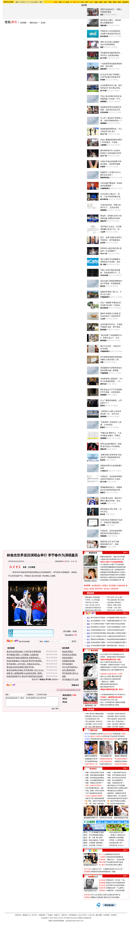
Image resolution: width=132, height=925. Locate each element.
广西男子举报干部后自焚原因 (115, 624)
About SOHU (82, 915)
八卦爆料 (102, 857)
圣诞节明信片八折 (91, 764)
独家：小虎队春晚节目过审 (117, 772)
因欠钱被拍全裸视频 (90, 568)
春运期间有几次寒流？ (98, 627)
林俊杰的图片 (67, 658)
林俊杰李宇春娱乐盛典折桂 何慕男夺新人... (24, 658)
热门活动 (87, 869)
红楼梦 (123, 734)
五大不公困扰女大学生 (98, 636)
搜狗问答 (90, 613)
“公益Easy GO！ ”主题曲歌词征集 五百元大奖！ (107, 869)
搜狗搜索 (12, 641)
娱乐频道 (23, 22)
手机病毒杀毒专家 (96, 739)
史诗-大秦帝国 (105, 662)
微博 (114, 2)
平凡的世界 (113, 736)
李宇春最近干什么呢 (70, 679)
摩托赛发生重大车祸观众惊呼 (118, 788)
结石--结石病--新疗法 (92, 605)
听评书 (87, 734)
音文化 (43, 22)
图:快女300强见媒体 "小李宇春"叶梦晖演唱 (24, 651)
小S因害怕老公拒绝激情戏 (116, 577)
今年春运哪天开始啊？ (98, 645)
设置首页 (18, 915)
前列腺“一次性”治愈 (114, 608)
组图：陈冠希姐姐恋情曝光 (94, 778)
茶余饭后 (93, 769)
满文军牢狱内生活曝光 (118, 801)
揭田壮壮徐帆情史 (91, 756)
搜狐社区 (93, 850)
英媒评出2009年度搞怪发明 (115, 883)
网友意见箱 (109, 905)
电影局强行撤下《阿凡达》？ (117, 645)
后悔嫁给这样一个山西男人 (115, 888)
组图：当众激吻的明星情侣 (94, 780)
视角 (88, 624)
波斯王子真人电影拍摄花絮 (94, 798)
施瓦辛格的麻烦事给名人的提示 (115, 572)
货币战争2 (121, 736)
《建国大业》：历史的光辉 (115, 859)
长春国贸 (103, 567)
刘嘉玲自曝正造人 (106, 764)
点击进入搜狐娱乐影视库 (93, 796)
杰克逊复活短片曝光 (90, 692)
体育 (60, 2)
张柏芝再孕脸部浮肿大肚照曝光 (115, 575)
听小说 (87, 736)
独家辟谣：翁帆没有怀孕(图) (115, 557)
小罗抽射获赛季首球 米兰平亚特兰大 (113, 694)
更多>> (125, 552)
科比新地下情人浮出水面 (108, 700)
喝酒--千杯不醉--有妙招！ (116, 727)
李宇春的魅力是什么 (70, 673)
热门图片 (102, 865)
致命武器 (114, 662)
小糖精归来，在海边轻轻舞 (115, 890)
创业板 (91, 588)
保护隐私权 (73, 915)
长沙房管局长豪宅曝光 (98, 633)
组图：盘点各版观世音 (115, 780)
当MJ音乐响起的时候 (117, 803)
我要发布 (75, 685)
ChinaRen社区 (93, 876)
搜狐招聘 (42, 915)
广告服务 (50, 915)
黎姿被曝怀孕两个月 (91, 818)
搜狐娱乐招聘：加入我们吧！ (118, 796)
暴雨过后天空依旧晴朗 (111, 897)
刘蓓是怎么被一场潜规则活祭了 (115, 570)
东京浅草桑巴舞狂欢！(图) (94, 788)
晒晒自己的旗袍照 (97, 897)
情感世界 (102, 888)
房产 (86, 2)
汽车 (82, 2)
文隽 (102, 559)
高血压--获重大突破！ (115, 605)
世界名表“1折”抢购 (91, 602)
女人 (91, 2)
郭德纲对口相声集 (96, 734)
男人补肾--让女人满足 (115, 597)
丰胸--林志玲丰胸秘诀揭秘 (94, 714)
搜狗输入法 (26, 915)
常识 (88, 630)
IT (78, 2)
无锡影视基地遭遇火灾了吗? (116, 621)
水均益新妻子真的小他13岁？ (117, 618)
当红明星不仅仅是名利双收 (115, 885)
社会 (88, 645)
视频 (96, 2)
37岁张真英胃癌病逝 (90, 678)
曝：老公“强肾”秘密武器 (93, 727)
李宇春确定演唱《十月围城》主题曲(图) (23, 655)
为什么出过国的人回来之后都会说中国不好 (105, 895)
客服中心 (57, 915)
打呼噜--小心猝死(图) (92, 600)
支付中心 (35, 915)
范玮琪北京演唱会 (69, 655)
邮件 (105, 2)
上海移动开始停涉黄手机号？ (117, 636)
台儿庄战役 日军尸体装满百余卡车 (112, 654)
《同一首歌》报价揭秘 (96, 803)
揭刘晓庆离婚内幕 (106, 759)
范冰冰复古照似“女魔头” (114, 865)
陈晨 (102, 575)
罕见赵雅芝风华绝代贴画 (114, 862)
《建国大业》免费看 (107, 682)
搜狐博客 (93, 553)
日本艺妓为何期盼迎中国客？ (117, 642)
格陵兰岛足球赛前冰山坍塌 (109, 705)
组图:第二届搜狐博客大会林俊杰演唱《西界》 (25, 673)
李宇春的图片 (67, 664)
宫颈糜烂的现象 (68, 661)
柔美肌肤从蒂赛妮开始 (93, 608)
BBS (119, 2)
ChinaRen (22, 2)
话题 (88, 636)
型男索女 (102, 890)
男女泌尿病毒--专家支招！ (94, 721)
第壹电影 (102, 859)
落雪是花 (103, 577)
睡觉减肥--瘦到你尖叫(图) (94, 716)
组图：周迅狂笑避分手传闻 (94, 772)
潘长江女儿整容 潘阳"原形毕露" (111, 676)
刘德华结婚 (114, 588)
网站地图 (99, 915)
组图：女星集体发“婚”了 (116, 783)
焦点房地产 (35, 2)
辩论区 (65, 702)
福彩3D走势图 (122, 739)
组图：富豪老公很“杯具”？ (94, 783)
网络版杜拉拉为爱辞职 (115, 791)
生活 (88, 627)
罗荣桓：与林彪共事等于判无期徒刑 (112, 657)
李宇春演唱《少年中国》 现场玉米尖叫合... (24, 664)
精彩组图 (102, 862)
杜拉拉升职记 (107, 734)
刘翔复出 (105, 585)
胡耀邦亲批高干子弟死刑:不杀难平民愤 (113, 667)
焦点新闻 (102, 880)
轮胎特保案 (121, 585)
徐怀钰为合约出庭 (106, 818)
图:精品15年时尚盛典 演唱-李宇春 (20, 667)
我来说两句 (59, 561)
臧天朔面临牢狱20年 (107, 687)
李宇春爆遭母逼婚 (91, 761)
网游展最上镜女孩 (90, 581)
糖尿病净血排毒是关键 (93, 610)
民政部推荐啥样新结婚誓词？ (117, 639)
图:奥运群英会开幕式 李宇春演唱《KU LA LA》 (25, 670)
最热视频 (94, 650)
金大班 (119, 662)
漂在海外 (87, 895)
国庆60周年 (99, 588)
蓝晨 (102, 572)
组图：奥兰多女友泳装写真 (117, 778)
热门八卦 (102, 854)
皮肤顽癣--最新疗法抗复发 (117, 716)
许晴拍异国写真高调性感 (114, 857)
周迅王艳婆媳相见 (106, 761)
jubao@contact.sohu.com (74, 921)
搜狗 (41, 2)
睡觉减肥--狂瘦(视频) (92, 597)
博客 (110, 2)
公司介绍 (91, 915)
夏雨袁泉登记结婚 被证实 (109, 684)
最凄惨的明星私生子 (91, 865)
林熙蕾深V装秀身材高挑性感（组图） (104, 871)
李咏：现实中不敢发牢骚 (96, 801)
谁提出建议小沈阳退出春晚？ (117, 633)
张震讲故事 (117, 734)
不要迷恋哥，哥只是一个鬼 (115, 880)
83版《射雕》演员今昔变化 (94, 791)
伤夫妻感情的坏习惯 (92, 719)
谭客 (102, 570)
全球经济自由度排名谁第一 (116, 630)
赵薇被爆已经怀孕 (91, 759)
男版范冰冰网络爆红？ (98, 639)
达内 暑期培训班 (68, 670)
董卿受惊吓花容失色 (113, 854)
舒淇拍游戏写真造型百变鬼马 (118, 798)
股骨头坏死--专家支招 (115, 610)
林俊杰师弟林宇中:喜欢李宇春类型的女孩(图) (25, 676)
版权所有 (88, 918)
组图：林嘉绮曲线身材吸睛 (94, 775)
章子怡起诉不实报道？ (98, 618)
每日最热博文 (96, 585)
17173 (28, 2)
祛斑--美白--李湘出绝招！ (116, 721)
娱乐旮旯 (102, 885)
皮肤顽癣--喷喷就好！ (115, 602)
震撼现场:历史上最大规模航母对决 (112, 670)
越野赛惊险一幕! (90, 705)
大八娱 (102, 564)
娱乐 (67, 2)
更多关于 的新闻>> (45, 679)
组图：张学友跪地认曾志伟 (117, 775)
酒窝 (64, 676)
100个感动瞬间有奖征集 (93, 793)
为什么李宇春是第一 (70, 667)
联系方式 (64, 915)
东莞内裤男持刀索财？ (98, 642)
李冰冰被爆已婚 (106, 756)
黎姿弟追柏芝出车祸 (121, 818)
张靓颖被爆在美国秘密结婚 (116, 567)
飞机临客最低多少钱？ (98, 630)
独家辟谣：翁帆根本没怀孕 (117, 793)
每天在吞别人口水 (90, 891)
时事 (88, 642)
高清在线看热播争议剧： (108, 659)
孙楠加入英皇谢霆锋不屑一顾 (114, 580)
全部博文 (114, 915)
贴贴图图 (102, 883)
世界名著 (106, 736)
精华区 (65, 698)
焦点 (88, 621)
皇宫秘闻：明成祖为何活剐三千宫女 (112, 665)
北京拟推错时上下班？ (98, 621)
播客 (100, 2)
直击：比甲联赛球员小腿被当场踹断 (112, 702)
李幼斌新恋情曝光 (121, 759)
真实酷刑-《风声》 (90, 665)
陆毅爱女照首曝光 (121, 761)
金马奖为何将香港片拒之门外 (114, 559)
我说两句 (125, 2)
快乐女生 (107, 588)
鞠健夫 (102, 557)
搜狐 (16, 2)
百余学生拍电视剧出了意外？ (117, 627)
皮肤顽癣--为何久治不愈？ (94, 724)
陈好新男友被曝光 (121, 764)
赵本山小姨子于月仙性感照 (114, 564)
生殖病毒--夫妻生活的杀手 (117, 714)
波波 (102, 580)
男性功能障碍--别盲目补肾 (117, 719)
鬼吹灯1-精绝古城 (96, 736)
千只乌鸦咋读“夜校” (97, 624)
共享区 (87, 739)
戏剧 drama (34, 22)
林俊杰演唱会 (67, 651)
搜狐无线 (93, 730)
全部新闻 (106, 915)
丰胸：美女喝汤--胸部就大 (117, 724)
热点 (88, 639)
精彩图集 (87, 871)
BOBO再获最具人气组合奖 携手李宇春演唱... (25, 661)
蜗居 (119, 659)
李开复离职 (113, 585)
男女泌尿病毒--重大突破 (116, 600)
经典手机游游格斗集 (110, 739)
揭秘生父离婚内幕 (121, 756)
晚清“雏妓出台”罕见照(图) (116, 785)
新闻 (88, 633)
